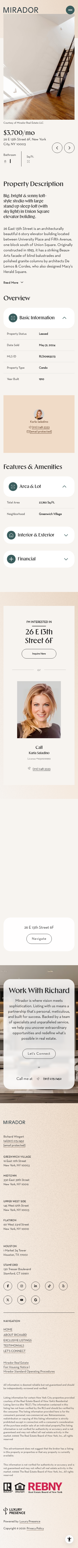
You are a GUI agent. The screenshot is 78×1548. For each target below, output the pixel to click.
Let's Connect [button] (14, 1351)
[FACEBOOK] (7, 1286)
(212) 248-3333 (41, 427)
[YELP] (63, 1286)
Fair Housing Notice (15, 1367)
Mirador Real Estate (16, 1362)
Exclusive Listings (17, 1340)
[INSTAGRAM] (21, 1286)
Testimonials (13, 1345)
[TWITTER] (7, 1300)
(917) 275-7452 (52, 1078)
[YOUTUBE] (21, 1300)
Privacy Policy (35, 1528)
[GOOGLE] (35, 1300)
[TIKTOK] (49, 1286)
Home (7, 1329)
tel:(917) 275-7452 (13, 1141)
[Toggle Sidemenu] (70, 10)
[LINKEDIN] (35, 1286)
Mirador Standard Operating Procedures (29, 1371)
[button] (39, 1054)
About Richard (15, 1334)
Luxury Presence (30, 1521)
